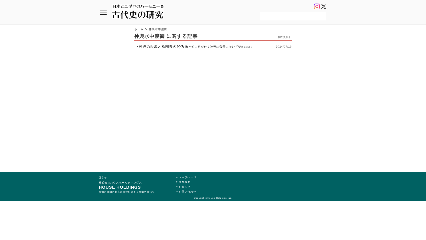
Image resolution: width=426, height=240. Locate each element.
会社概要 (184, 182)
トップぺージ (187, 177)
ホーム (139, 29)
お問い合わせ (187, 191)
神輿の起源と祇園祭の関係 (196, 46)
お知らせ (184, 186)
